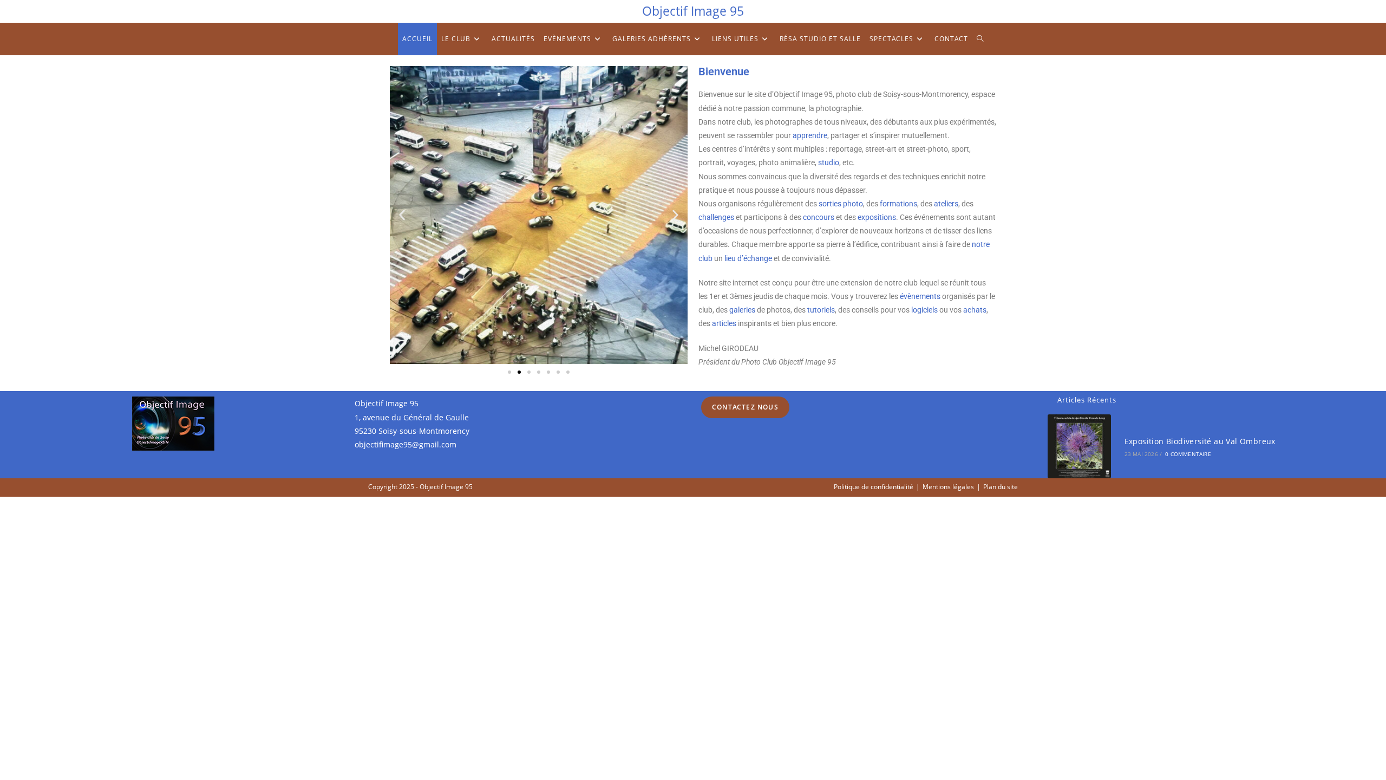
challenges (716, 217)
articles (724, 323)
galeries (742, 310)
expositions (877, 217)
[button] (402, 215)
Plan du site (1000, 486)
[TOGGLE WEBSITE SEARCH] (980, 39)
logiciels (924, 310)
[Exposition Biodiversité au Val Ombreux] (1079, 446)
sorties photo (841, 203)
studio (828, 162)
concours (818, 217)
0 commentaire (1188, 454)
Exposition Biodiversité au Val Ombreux (1200, 441)
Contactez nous (745, 407)
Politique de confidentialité (873, 486)
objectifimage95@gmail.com (405, 444)
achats (974, 310)
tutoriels (821, 310)
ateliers (946, 203)
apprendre (810, 135)
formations (898, 203)
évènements (920, 296)
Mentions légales (948, 486)
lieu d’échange (748, 258)
